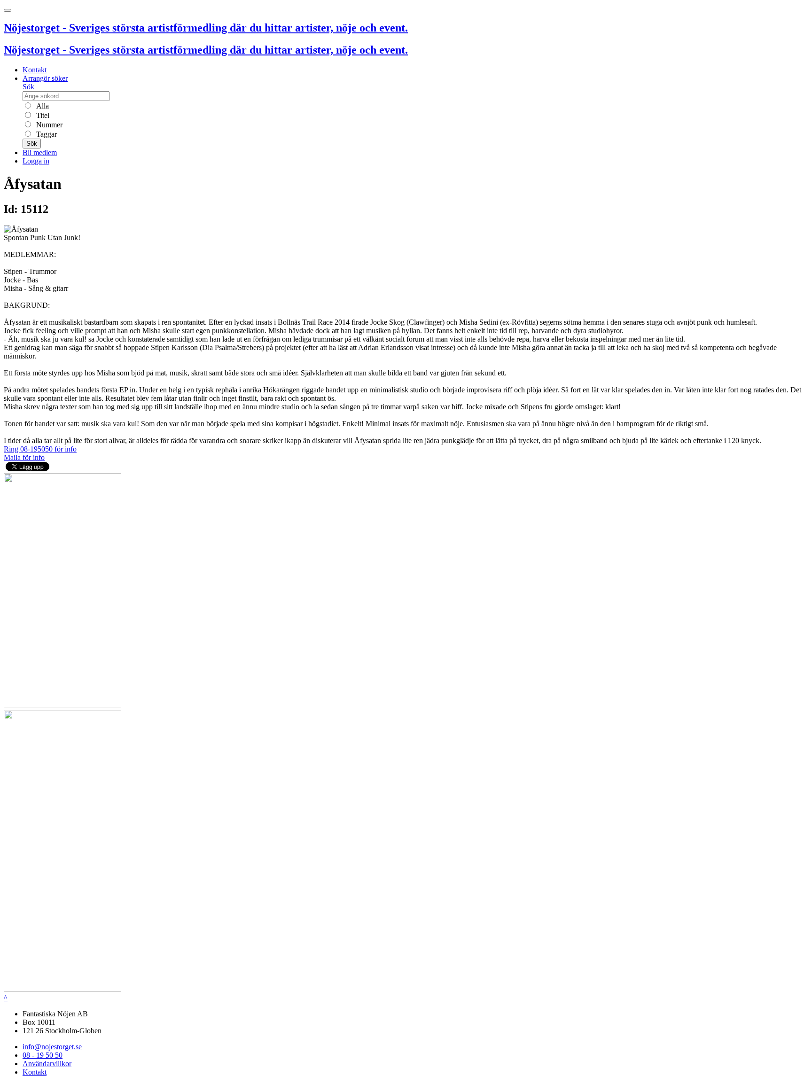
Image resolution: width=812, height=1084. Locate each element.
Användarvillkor (47, 1064)
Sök (28, 87)
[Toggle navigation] (7, 10)
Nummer (48, 125)
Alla (41, 106)
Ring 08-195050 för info (40, 449)
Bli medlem (40, 152)
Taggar (45, 134)
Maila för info (24, 457)
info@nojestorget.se (52, 1047)
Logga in (36, 161)
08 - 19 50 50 (42, 1055)
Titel (41, 115)
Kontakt (35, 70)
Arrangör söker (45, 78)
